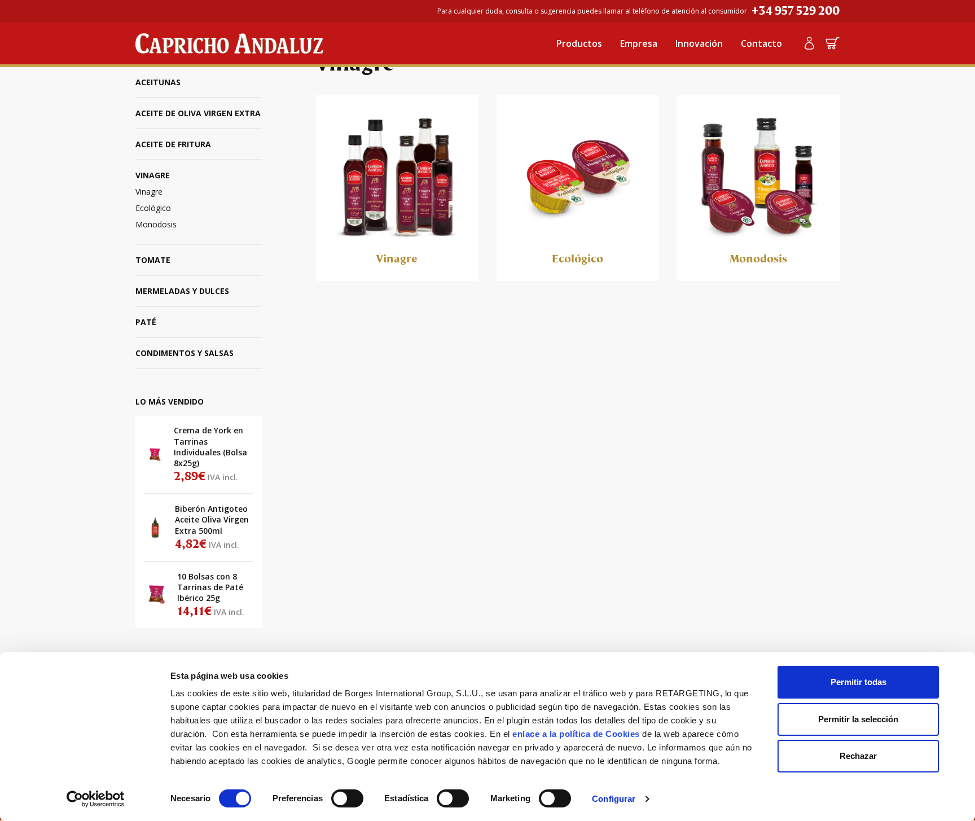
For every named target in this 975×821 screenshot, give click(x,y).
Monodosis (156, 224)
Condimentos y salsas (184, 353)
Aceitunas (158, 82)
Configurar (613, 799)
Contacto (761, 43)
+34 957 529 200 (796, 11)
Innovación (699, 43)
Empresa (638, 43)
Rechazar (858, 756)
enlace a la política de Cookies (576, 734)
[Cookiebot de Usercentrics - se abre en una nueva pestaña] (95, 799)
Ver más (198, 454)
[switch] (347, 798)
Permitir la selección (858, 719)
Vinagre (152, 175)
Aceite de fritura (173, 144)
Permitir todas (858, 682)
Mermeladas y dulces (182, 291)
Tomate (152, 259)
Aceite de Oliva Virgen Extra (198, 113)
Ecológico (153, 208)
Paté (145, 322)
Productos (579, 43)
